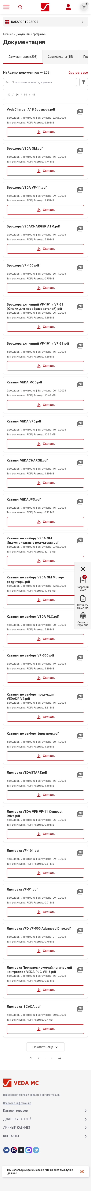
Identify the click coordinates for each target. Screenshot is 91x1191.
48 (33, 94)
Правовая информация (17, 1103)
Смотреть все (78, 72)
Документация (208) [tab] (22, 56)
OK (82, 1171)
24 (17, 94)
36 (25, 94)
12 (8, 94)
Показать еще (45, 1047)
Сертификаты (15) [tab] (60, 56)
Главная (8, 34)
